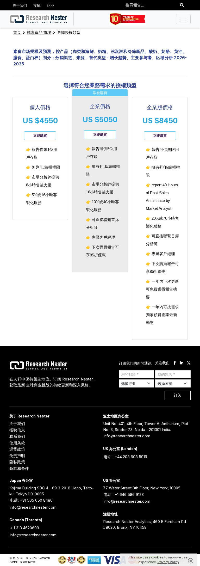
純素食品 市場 (39, 32)
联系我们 (17, 436)
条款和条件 (19, 468)
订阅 (178, 395)
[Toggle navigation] (183, 19)
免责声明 (17, 455)
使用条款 (17, 442)
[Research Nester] (38, 19)
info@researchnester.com (127, 435)
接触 (37, 5)
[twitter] (189, 363)
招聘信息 (17, 430)
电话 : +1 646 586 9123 (124, 494)
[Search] (181, 5)
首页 (17, 32)
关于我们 (19, 5)
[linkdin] (182, 363)
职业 (50, 5)
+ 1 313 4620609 (24, 527)
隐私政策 (17, 461)
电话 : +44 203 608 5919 (125, 456)
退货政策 (17, 449)
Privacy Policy (168, 562)
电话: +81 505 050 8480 (31, 500)
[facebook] (175, 363)
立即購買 (40, 135)
